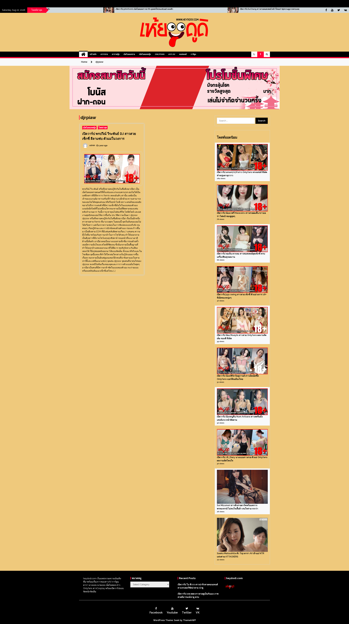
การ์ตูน (193, 54)
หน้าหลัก (93, 54)
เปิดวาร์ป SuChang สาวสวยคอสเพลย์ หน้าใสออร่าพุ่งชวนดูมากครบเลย (182, 9)
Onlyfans (159, 54)
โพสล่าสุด (103, 127)
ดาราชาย (104, 54)
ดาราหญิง (115, 54)
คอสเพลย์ (183, 54)
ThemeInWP (189, 620)
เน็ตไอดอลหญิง (145, 54)
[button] (254, 54)
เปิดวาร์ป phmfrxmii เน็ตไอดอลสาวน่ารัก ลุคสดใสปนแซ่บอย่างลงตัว (56, 9)
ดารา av (172, 54)
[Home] (83, 54)
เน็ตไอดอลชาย (129, 54)
